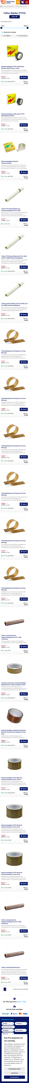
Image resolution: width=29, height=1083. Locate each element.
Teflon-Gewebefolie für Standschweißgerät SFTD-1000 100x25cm (11, 921)
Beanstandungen (7, 1027)
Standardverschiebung (9, 32)
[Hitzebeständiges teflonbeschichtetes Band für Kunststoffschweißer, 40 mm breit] (14, 716)
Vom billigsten (7, 35)
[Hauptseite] (7, 2)
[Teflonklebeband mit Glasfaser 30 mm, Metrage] (14, 384)
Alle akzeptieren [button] (14, 1077)
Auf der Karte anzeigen (14, 1009)
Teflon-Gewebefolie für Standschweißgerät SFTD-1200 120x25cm (11, 637)
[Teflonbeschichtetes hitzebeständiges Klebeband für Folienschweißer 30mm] (14, 669)
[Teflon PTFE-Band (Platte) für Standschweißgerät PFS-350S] (14, 194)
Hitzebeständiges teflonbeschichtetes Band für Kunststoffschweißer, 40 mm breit (13, 732)
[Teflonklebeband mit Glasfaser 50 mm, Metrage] (14, 479)
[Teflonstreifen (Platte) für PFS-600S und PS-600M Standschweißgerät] (14, 289)
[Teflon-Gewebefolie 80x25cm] (14, 953)
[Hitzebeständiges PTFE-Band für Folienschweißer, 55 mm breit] (14, 811)
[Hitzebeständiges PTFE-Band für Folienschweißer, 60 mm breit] (14, 858)
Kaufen (25, 77)
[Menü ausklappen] (27, 2)
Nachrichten (19, 1030)
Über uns (5, 1033)
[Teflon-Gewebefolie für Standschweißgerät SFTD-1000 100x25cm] (14, 906)
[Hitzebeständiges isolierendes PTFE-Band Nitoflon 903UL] (14, 100)
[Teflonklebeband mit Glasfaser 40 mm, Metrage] (14, 431)
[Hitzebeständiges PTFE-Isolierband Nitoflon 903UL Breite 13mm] (14, 52)
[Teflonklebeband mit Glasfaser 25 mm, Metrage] (14, 337)
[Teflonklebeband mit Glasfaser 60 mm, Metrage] (14, 574)
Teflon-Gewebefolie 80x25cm (10, 967)
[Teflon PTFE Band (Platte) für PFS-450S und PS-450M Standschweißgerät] (14, 242)
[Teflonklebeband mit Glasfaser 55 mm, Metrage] (14, 526)
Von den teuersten (22, 35)
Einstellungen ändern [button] (14, 1069)
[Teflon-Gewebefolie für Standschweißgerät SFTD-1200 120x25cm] (14, 621)
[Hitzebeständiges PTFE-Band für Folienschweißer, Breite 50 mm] (14, 763)
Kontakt (5, 1023)
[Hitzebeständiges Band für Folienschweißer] (14, 147)
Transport (19, 1023)
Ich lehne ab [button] (14, 1073)
